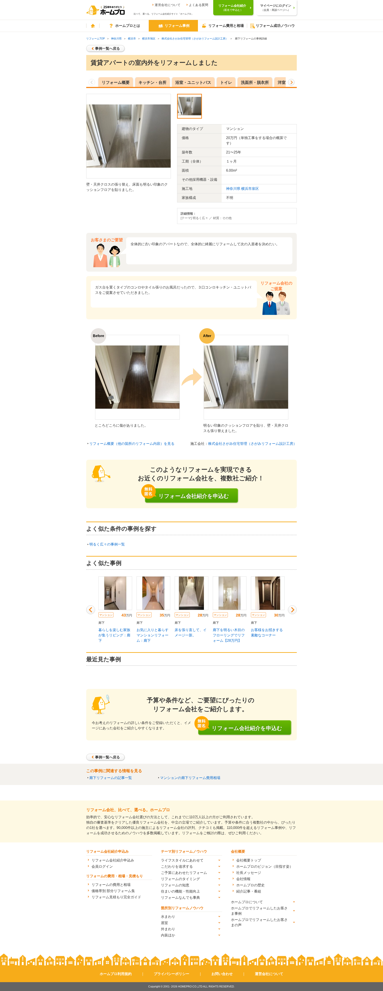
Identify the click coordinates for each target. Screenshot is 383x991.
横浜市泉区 (250, 188)
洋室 (282, 82)
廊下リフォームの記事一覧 (110, 778)
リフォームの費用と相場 (111, 885)
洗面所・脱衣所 (255, 82)
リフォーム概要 (116, 82)
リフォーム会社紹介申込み (113, 860)
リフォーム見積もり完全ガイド (116, 897)
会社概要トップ (248, 860)
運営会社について (167, 5)
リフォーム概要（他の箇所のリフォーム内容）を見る (131, 443)
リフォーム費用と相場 (226, 25)
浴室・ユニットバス (193, 82)
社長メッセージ (248, 873)
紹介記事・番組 (248, 891)
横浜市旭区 (148, 38)
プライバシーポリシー (171, 974)
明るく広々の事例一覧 (107, 544)
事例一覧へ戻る (107, 48)
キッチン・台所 (152, 82)
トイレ (226, 82)
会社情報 (243, 879)
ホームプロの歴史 (250, 885)
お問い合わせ (222, 974)
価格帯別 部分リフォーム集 (113, 891)
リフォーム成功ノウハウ (275, 25)
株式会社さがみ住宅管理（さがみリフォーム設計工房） (195, 38)
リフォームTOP (95, 38)
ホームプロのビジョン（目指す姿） (264, 866)
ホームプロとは (127, 25)
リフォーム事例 (177, 25)
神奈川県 (116, 38)
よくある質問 (198, 5)
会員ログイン (102, 866)
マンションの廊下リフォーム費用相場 (190, 778)
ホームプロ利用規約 (116, 974)
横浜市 (132, 38)
